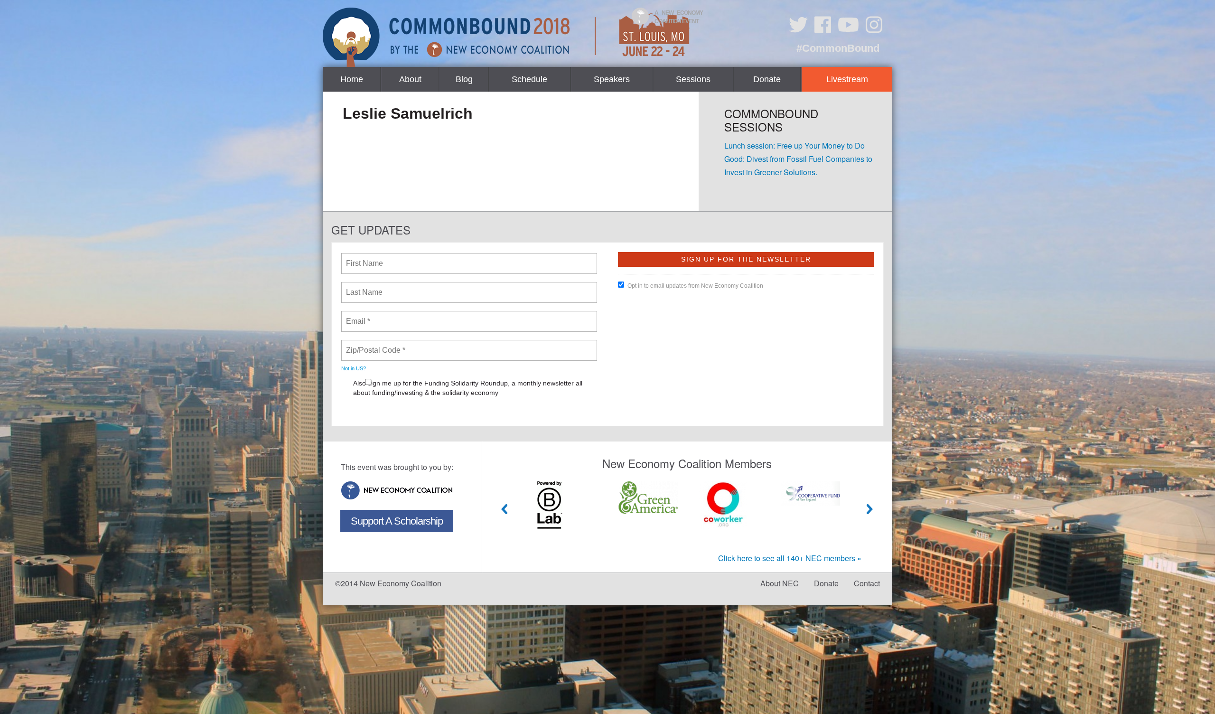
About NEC (779, 583)
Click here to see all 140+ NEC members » (789, 558)
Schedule (529, 79)
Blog (464, 79)
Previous (504, 509)
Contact (867, 583)
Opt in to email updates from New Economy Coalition (695, 285)
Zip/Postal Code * (374, 345)
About (410, 79)
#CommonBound (837, 48)
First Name (364, 258)
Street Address (371, 412)
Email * (357, 316)
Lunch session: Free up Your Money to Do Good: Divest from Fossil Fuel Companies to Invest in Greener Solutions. (798, 159)
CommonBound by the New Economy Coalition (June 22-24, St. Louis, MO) (507, 37)
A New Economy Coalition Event (678, 17)
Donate (767, 79)
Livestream (847, 79)
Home (351, 79)
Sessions (693, 79)
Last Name (362, 287)
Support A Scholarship (397, 521)
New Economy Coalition (396, 490)
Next (870, 509)
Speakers (612, 79)
